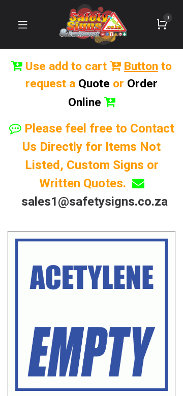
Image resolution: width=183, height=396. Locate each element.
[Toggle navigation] (23, 24)
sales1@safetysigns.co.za (94, 201)
